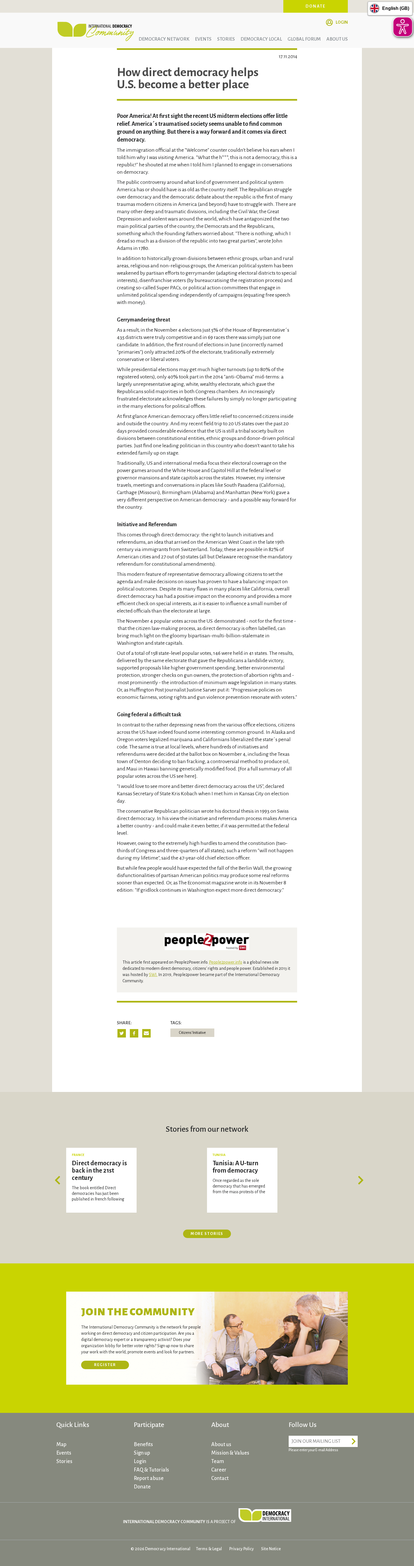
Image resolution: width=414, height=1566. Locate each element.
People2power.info (225, 962)
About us (337, 39)
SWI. (153, 974)
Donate (316, 6)
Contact (220, 1478)
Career (218, 1470)
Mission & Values (230, 1453)
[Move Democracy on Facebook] (294, 1466)
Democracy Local (261, 39)
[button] (59, 1180)
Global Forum (304, 39)
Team (217, 1461)
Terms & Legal (209, 1549)
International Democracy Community (96, 30)
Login (342, 22)
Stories (226, 39)
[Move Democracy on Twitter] (315, 1466)
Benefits (143, 1444)
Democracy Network (164, 39)
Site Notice (271, 1549)
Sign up (142, 1453)
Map (61, 1444)
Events (203, 39)
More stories (207, 1234)
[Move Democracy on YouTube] (336, 1466)
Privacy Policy (241, 1549)
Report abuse (149, 1478)
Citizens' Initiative (192, 1033)
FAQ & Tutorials (151, 1470)
